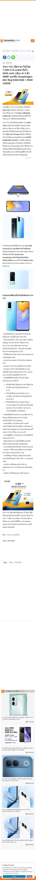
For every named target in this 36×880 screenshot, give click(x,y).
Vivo (11, 562)
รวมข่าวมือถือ (14, 51)
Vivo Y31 (18, 562)
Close (29, 876)
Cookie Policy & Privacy (12, 873)
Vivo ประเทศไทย (13, 535)
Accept (14, 876)
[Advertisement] (18, 19)
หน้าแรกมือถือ (6, 51)
